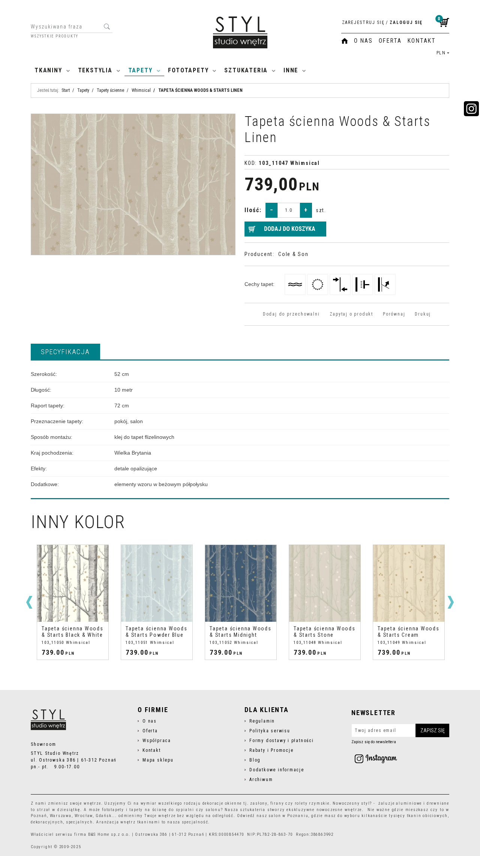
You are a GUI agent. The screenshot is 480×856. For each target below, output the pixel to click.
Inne (291, 70)
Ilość (253, 210)
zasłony (258, 803)
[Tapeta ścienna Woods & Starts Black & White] (72, 583)
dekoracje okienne (222, 803)
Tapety (140, 70)
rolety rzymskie (312, 803)
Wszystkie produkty (54, 36)
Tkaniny (48, 70)
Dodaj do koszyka (289, 228)
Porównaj (394, 314)
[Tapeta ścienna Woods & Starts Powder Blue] (156, 583)
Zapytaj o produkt (351, 314)
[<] (29, 602)
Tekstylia (95, 70)
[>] (451, 602)
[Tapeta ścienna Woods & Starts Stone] (324, 583)
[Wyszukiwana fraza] (106, 27)
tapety (136, 809)
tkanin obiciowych (427, 815)
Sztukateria (246, 70)
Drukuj (423, 314)
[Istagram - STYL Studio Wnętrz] (375, 758)
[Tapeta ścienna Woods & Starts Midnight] (240, 583)
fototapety (113, 809)
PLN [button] (441, 52)
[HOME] (344, 40)
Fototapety (188, 70)
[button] (65, 351)
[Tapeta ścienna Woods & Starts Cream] (408, 583)
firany (277, 803)
